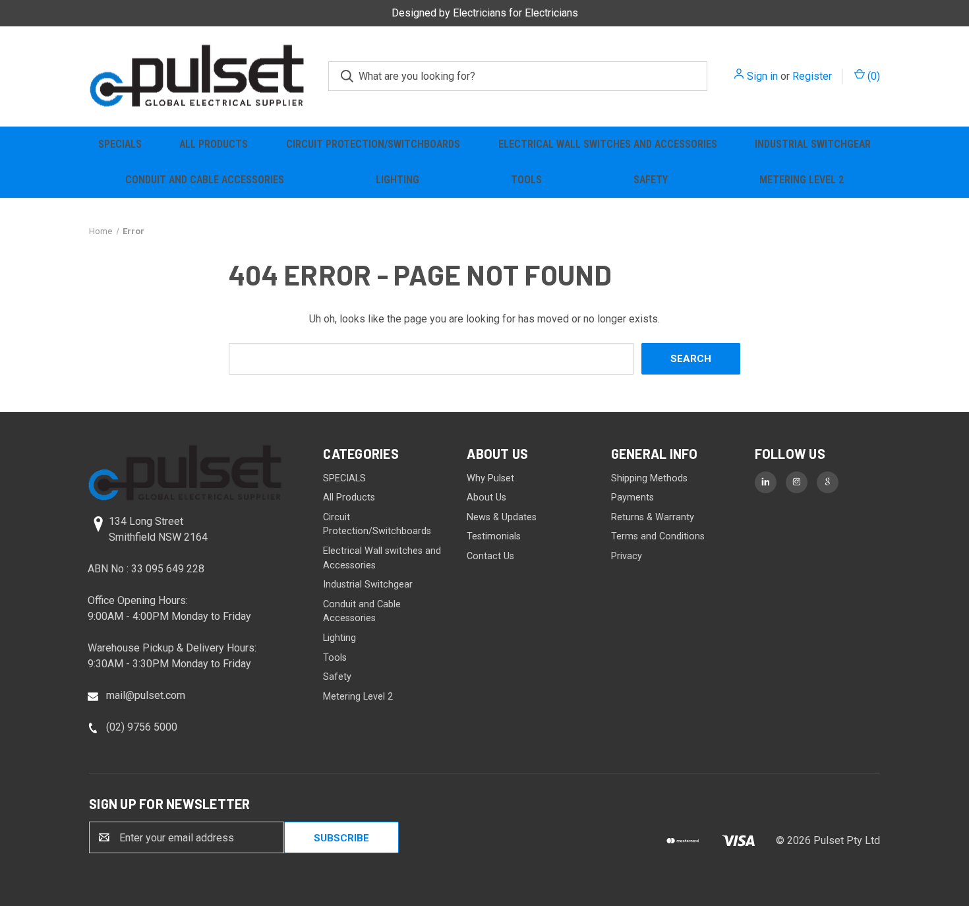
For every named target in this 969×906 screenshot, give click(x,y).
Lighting (397, 179)
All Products (213, 144)
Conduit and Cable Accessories (204, 179)
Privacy (626, 556)
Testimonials (494, 536)
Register (812, 76)
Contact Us (490, 556)
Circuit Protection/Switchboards (373, 144)
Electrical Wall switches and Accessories (607, 144)
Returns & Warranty (652, 517)
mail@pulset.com (145, 695)
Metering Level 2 (801, 179)
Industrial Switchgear (813, 144)
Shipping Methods (649, 478)
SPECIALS (120, 144)
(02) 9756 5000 (141, 727)
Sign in (762, 76)
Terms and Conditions (658, 536)
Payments (632, 497)
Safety (650, 179)
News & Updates (502, 517)
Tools (526, 179)
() (872, 76)
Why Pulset (490, 478)
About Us (486, 497)
